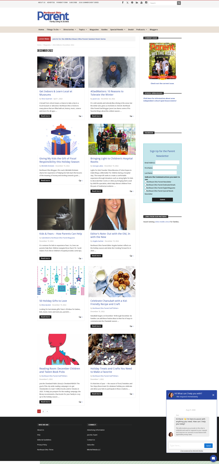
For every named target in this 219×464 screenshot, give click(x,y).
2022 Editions (57, 45)
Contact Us (91, 440)
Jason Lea (96, 99)
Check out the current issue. (162, 83)
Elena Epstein (46, 305)
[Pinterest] (132, 2)
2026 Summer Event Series (89, 2)
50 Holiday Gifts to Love (53, 300)
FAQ (38, 435)
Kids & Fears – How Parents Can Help (60, 233)
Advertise (51, 2)
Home (39, 45)
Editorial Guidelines (44, 440)
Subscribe (73, 2)
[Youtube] (141, 2)
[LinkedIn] (136, 2)
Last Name (149, 173)
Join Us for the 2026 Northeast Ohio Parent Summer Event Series (79, 39)
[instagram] (146, 2)
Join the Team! (92, 435)
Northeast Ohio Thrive (45, 450)
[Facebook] (122, 2)
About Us (41, 2)
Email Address (150, 163)
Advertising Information (96, 430)
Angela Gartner (98, 241)
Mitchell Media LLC (94, 450)
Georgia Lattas (98, 166)
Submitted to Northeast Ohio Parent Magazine (58, 238)
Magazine (47, 45)
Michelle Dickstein (48, 166)
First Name (149, 168)
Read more (45, 116)
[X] (127, 2)
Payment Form (62, 2)
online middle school (162, 222)
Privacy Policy (42, 445)
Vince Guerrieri (47, 99)
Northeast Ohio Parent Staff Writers (105, 308)
